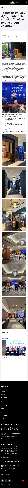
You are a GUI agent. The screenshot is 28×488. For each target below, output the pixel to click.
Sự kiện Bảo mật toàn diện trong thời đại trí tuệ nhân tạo (14, 357)
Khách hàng (4, 405)
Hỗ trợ (2, 412)
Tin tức (3, 7)
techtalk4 (8, 332)
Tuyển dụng (4, 415)
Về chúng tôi (4, 397)
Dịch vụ (3, 394)
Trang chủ (3, 391)
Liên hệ (3, 418)
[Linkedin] (6, 480)
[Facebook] (9, 480)
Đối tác (3, 408)
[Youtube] (2, 480)
